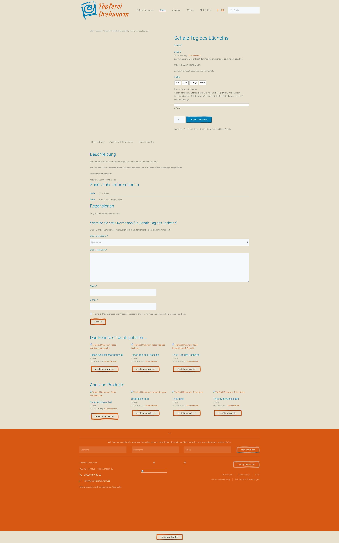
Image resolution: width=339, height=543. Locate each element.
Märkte (190, 10)
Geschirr (99, 31)
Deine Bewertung (99, 235)
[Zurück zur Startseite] (105, 10)
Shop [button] (162, 10)
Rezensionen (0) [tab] (146, 142)
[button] (169, 433)
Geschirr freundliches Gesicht (116, 31)
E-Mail (94, 299)
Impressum (227, 474)
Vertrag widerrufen (246, 464)
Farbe (177, 76)
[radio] (178, 83)
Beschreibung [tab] (97, 142)
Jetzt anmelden (248, 449)
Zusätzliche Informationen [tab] (121, 142)
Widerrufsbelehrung (220, 479)
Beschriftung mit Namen (185, 89)
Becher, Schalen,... (191, 129)
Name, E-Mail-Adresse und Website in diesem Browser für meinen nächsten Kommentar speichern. (139, 313)
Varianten (176, 10)
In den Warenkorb (199, 119)
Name (93, 286)
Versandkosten (194, 55)
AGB (257, 474)
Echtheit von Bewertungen (247, 479)
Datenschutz (243, 474)
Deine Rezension (98, 249)
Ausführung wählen (104, 369)
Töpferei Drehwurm (145, 10)
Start (92, 31)
